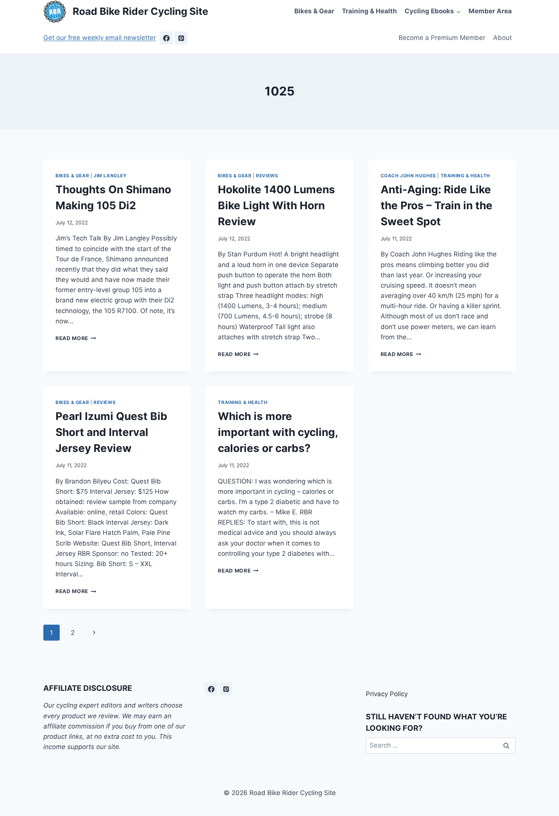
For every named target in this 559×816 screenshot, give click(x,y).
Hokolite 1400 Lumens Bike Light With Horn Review (276, 205)
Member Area (490, 11)
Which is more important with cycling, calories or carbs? (278, 432)
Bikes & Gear (314, 11)
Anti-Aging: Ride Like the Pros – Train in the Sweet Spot (436, 205)
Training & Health (369, 11)
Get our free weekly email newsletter (99, 37)
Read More (76, 338)
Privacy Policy (387, 694)
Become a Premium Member (442, 37)
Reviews (267, 175)
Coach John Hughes (408, 175)
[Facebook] (166, 38)
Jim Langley (110, 175)
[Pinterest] (181, 38)
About (502, 37)
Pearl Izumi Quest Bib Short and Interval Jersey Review (111, 432)
